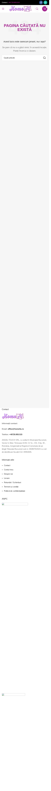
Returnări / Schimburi (12, 482)
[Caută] (37, 8)
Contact (7, 465)
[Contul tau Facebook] (41, 2)
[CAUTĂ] (44, 58)
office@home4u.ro (16, 429)
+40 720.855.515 (14, 2)
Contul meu (8, 470)
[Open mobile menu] (3, 8)
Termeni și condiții (11, 487)
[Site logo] (20, 9)
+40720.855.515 (15, 434)
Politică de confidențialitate (14, 491)
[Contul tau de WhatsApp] (45, 2)
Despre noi (8, 474)
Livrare (7, 478)
